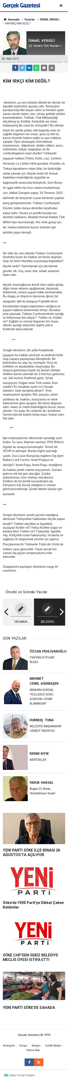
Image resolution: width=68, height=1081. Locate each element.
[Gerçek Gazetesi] (21, 5)
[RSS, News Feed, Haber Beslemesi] (38, 1062)
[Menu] (61, 5)
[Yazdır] (52, 68)
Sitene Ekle (33, 1050)
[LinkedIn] (29, 68)
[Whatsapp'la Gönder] (36, 68)
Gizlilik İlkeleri (53, 1045)
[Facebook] (15, 68)
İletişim (36, 1045)
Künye (23, 1045)
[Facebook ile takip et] (29, 1062)
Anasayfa (9, 1045)
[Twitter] (22, 68)
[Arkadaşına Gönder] (44, 68)
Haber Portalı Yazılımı (22, 1075)
